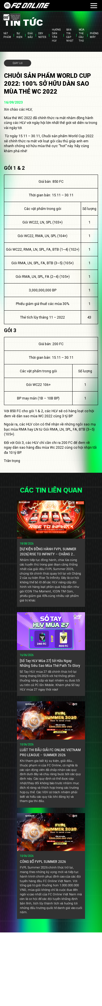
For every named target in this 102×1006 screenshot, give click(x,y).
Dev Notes (42, 35)
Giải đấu (30, 35)
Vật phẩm (7, 35)
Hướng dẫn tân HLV (56, 35)
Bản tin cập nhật (69, 35)
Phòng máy (94, 35)
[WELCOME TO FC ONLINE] (27, 5)
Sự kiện (19, 35)
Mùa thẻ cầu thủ (81, 35)
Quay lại (18, 63)
